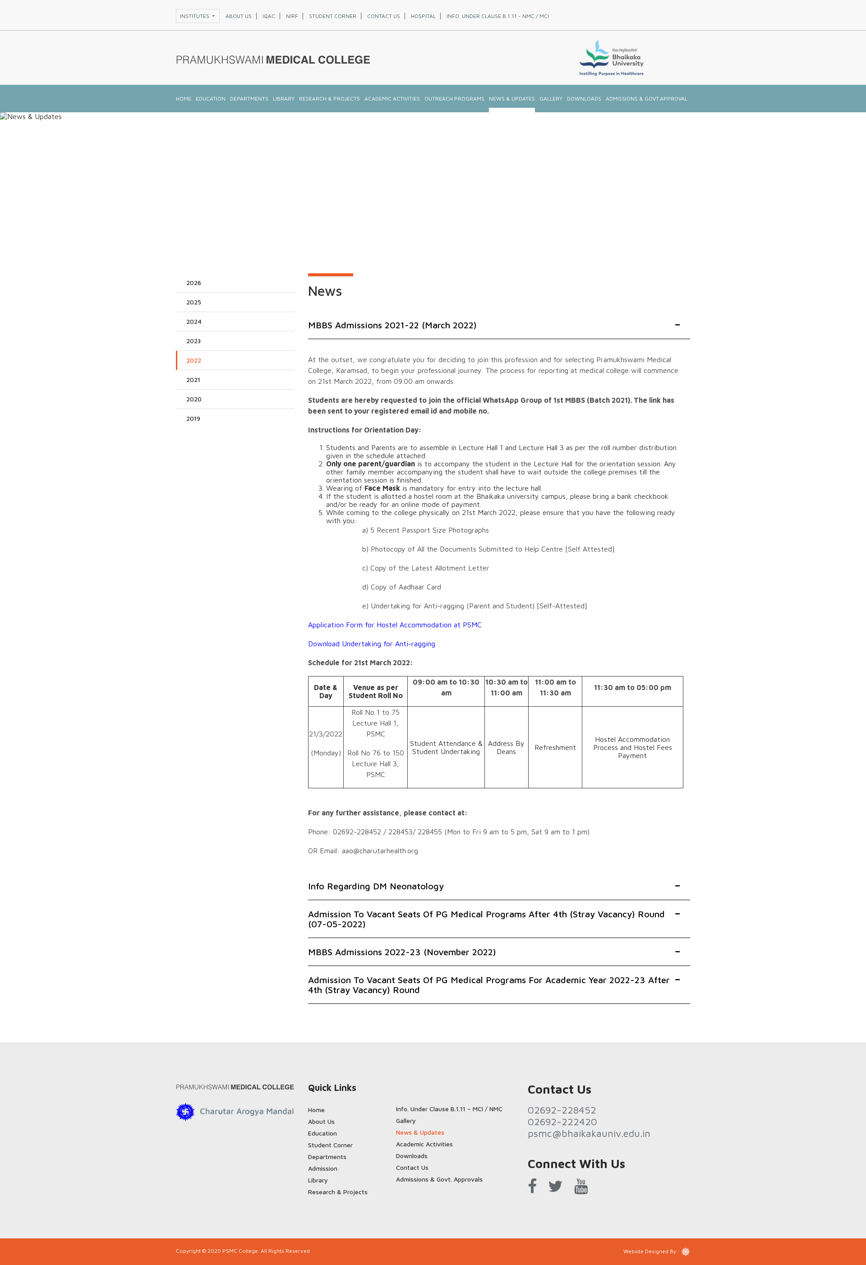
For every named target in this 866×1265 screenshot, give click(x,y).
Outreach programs (454, 98)
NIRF (292, 16)
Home (183, 98)
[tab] (499, 325)
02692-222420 (562, 1121)
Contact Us (412, 1167)
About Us (321, 1121)
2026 (193, 282)
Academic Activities (392, 98)
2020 (194, 399)
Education (211, 98)
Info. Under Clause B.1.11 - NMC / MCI (498, 16)
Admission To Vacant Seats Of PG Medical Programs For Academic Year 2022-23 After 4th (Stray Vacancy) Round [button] (489, 985)
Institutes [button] (195, 16)
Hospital (423, 16)
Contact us (383, 16)
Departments (249, 98)
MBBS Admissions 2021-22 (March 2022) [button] (392, 325)
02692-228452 (562, 1110)
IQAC (269, 16)
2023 (193, 341)
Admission (322, 1168)
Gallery (406, 1120)
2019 (193, 418)
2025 (193, 302)
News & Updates (512, 98)
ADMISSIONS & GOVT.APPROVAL (646, 98)
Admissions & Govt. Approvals (439, 1179)
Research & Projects (329, 98)
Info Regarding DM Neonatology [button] (376, 886)
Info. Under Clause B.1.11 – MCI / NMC (449, 1109)
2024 (194, 321)
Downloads (584, 98)
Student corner (332, 16)
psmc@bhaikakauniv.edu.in (589, 1133)
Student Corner (330, 1145)
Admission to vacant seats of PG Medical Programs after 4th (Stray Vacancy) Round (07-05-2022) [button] (486, 919)
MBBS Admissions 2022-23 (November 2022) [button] (402, 952)
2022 (193, 360)
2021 (193, 379)
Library (284, 98)
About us (239, 16)
